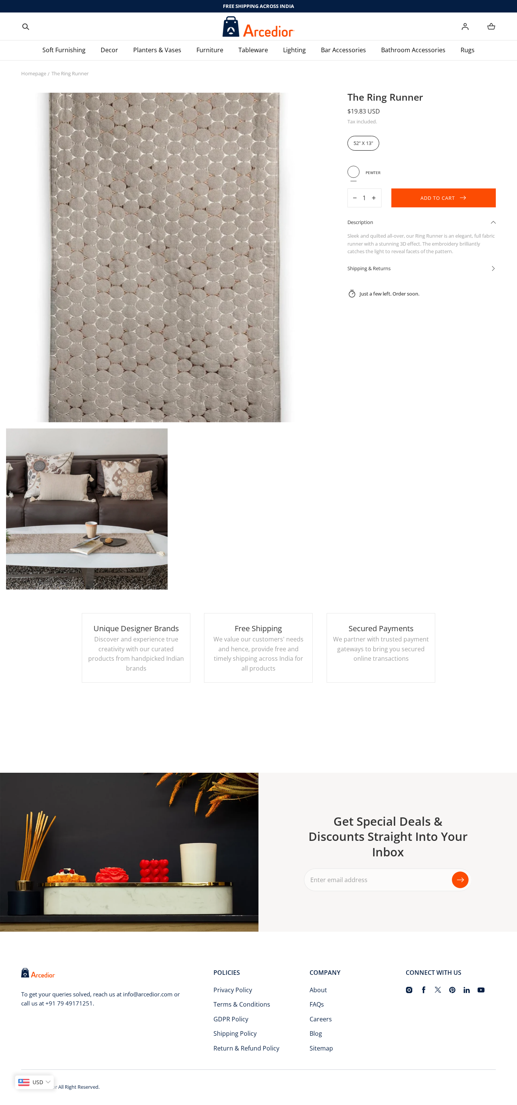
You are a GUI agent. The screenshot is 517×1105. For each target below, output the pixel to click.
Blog (316, 1033)
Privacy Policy (232, 990)
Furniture (209, 50)
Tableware (253, 50)
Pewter (353, 172)
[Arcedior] (258, 26)
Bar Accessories (343, 50)
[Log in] (465, 26)
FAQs (317, 1004)
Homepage (33, 73)
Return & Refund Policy (246, 1048)
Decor (109, 50)
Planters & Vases (157, 50)
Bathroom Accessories (413, 50)
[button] (25, 26)
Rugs (468, 50)
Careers (321, 1019)
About (318, 990)
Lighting (294, 50)
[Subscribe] (460, 880)
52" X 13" (363, 143)
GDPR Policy (230, 1019)
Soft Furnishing (64, 50)
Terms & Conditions (241, 1004)
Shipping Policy (235, 1033)
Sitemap (321, 1048)
